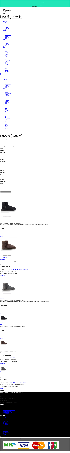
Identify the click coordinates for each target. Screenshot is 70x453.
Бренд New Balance (6, 420)
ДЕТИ (4, 39)
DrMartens (6, 54)
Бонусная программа (6, 432)
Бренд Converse (5, 424)
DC (5, 116)
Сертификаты (5, 431)
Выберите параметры (7, 216)
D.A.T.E (6, 56)
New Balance (7, 64)
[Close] (0, 264)
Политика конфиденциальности (9, 410)
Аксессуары (7, 28)
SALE (3, 46)
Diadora (8, 60)
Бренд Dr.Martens (6, 421)
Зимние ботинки (8, 26)
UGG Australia (3, 259)
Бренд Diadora (5, 423)
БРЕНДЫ (4, 47)
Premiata (6, 52)
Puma (6, 124)
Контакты (4, 11)
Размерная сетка (6, 413)
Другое (6, 29)
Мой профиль (5, 131)
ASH (5, 53)
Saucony (6, 68)
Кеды (6, 22)
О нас (4, 430)
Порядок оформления (7, 10)
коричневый (25, 269)
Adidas (6, 108)
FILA (5, 59)
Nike (5, 63)
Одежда (6, 27)
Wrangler (6, 70)
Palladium (6, 67)
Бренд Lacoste (5, 422)
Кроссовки (7, 23)
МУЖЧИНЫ (5, 21)
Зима (15, 269)
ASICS (6, 51)
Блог (3, 433)
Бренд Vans (5, 417)
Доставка (4, 9)
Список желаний (6, 132)
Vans (6, 55)
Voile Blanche (7, 71)
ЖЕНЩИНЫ (5, 30)
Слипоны (6, 24)
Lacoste (6, 62)
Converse (6, 48)
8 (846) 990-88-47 (6, 8)
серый (24, 308)
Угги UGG (2, 298)
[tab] (35, 148)
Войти (4, 13)
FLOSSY (6, 61)
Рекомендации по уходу (7, 412)
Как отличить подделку (7, 411)
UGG (5, 69)
